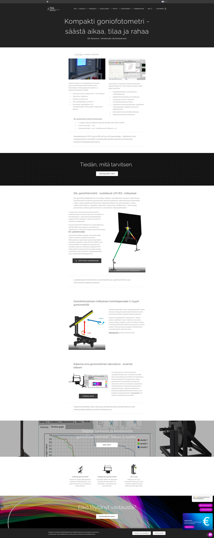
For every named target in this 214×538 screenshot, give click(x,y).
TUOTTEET (79, 54)
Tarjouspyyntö (113, 333)
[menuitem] (75, 9)
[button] (150, 9)
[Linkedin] (47, 1)
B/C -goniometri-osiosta (77, 232)
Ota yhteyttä (135, 393)
